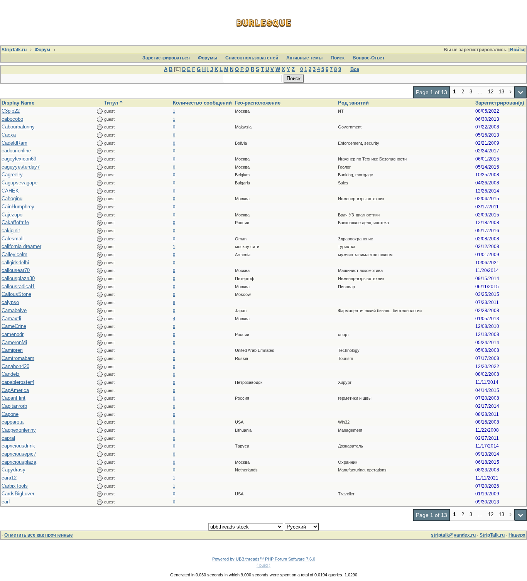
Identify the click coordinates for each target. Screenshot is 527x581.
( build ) (263, 565)
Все (354, 69)
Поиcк (338, 58)
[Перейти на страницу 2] (511, 92)
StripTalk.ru (14, 49)
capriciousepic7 (19, 454)
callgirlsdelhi (15, 262)
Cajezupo (12, 215)
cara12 (9, 478)
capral (8, 438)
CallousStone (16, 294)
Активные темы (304, 58)
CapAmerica (15, 390)
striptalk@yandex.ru (453, 535)
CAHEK (10, 191)
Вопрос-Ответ (369, 58)
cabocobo (12, 119)
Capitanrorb (14, 406)
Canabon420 (15, 366)
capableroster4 (18, 382)
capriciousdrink (18, 446)
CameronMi (14, 342)
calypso (10, 302)
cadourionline (16, 151)
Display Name (18, 103)
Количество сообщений (202, 103)
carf (6, 502)
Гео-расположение (257, 103)
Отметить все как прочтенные (38, 535)
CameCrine (14, 326)
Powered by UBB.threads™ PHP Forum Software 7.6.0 (263, 559)
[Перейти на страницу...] (521, 92)
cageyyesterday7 (21, 167)
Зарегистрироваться (166, 58)
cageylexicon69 (19, 159)
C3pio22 (11, 111)
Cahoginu (12, 198)
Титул (112, 103)
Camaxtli (11, 318)
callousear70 (16, 270)
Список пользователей (251, 58)
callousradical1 (18, 286)
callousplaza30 (18, 278)
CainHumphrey (18, 206)
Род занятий (353, 103)
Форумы (207, 58)
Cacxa (9, 135)
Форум (42, 49)
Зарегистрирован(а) (499, 103)
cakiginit (11, 230)
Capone (10, 414)
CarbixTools (15, 486)
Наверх (516, 535)
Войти (517, 49)
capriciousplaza (19, 462)
